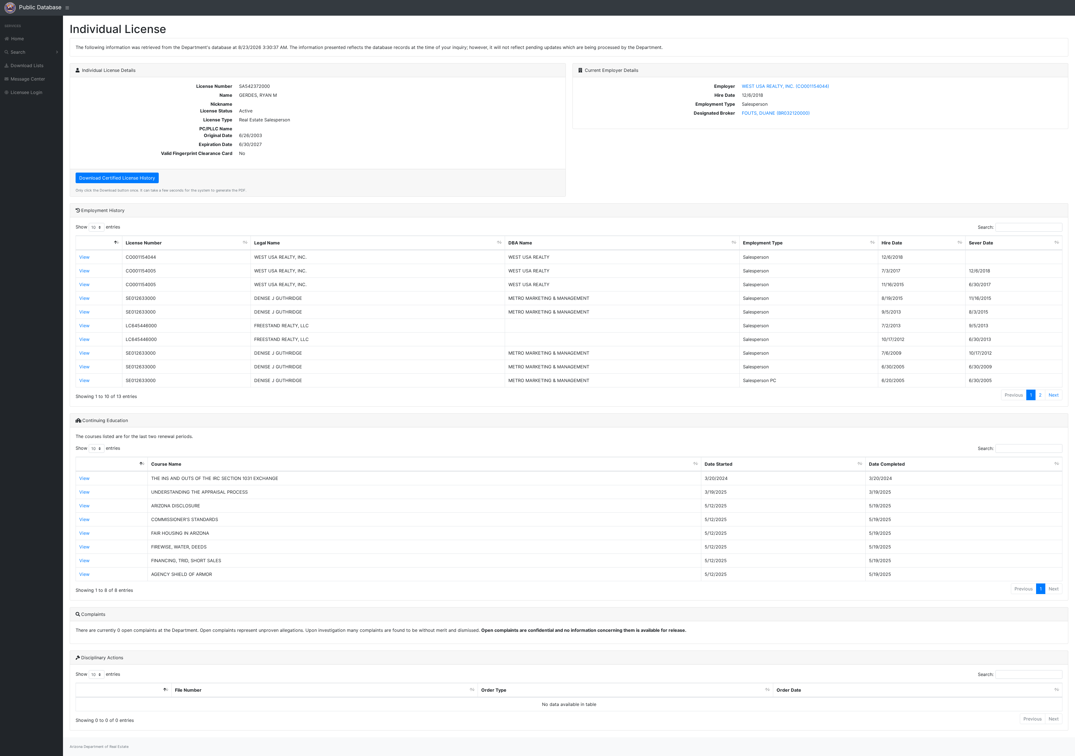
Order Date (789, 690)
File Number (188, 690)
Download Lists (27, 65)
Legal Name (267, 243)
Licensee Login (26, 92)
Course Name (166, 464)
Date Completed (887, 464)
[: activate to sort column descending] (99, 243)
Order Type (493, 690)
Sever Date (981, 243)
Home (17, 38)
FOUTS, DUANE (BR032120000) (776, 113)
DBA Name (520, 243)
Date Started (718, 464)
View (84, 257)
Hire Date (892, 243)
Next (1054, 395)
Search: (986, 227)
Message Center (28, 79)
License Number (144, 243)
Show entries (98, 227)
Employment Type (763, 243)
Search (18, 52)
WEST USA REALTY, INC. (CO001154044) (785, 86)
